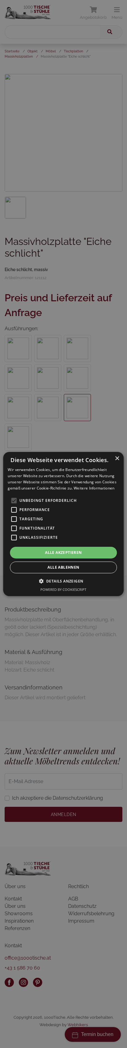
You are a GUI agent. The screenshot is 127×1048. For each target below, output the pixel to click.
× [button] (117, 458)
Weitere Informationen (94, 488)
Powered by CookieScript (63, 589)
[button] (64, 581)
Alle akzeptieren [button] (63, 552)
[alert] (63, 524)
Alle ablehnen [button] (63, 567)
